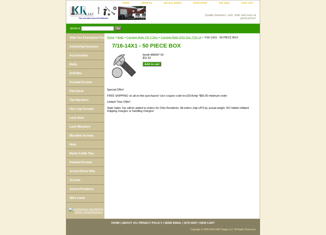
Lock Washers (80, 126)
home (126, 2)
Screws (75, 180)
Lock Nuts (77, 118)
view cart (247, 2)
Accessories (79, 55)
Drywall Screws (81, 82)
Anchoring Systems (84, 46)
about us (146, 2)
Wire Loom (77, 198)
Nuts (73, 144)
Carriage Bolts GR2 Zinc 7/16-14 (181, 37)
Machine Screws (81, 135)
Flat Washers (79, 100)
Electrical (76, 91)
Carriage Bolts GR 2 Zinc (142, 37)
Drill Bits (76, 73)
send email (200, 2)
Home (110, 37)
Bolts (120, 37)
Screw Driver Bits (82, 171)
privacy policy (173, 2)
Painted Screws (81, 162)
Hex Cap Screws (82, 109)
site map (224, 2)
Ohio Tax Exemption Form (88, 37)
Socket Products (82, 189)
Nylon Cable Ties (82, 153)
